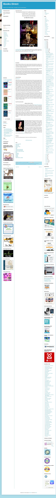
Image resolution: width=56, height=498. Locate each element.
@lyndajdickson (5, 123)
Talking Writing (47, 416)
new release (28, 163)
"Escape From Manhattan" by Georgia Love (49, 117)
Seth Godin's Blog (47, 413)
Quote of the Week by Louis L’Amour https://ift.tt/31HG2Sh (8, 129)
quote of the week (47, 31)
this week (46, 33)
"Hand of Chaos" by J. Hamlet (49, 132)
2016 (46, 45)
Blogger (36, 492)
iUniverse (46, 390)
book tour (19, 163)
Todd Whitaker (9, 85)
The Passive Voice (47, 423)
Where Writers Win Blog (48, 426)
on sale (46, 30)
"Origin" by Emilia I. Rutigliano (49, 99)
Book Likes (5, 33)
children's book (47, 20)
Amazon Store (47, 13)
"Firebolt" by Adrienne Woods (49, 145)
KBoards (46, 397)
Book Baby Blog (47, 371)
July (46, 155)
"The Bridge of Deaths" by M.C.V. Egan (49, 136)
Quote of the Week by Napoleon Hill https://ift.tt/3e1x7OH (8, 135)
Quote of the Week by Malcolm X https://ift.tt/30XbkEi (8, 132)
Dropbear (8, 90)
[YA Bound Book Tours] (7, 280)
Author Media (46, 369)
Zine (4, 46)
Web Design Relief (47, 425)
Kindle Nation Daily (47, 399)
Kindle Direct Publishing (48, 398)
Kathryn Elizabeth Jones (48, 396)
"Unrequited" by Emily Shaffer (49, 76)
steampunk (17, 164)
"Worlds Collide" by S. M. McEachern (49, 93)
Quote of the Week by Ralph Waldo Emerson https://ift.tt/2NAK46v (8, 131)
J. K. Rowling (47, 484)
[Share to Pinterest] (33, 162)
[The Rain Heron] (6, 116)
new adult (46, 27)
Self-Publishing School (48, 412)
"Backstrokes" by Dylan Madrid (50, 83)
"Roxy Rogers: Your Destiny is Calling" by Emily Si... (49, 54)
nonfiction (46, 29)
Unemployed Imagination (48, 424)
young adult (34, 164)
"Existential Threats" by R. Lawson (49, 170)
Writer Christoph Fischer (48, 430)
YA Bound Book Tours (30, 164)
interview (46, 25)
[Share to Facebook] (32, 162)
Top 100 (46, 14)
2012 (46, 164)
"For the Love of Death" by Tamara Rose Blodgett (49, 140)
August (47, 154)
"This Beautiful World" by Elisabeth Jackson (49, 115)
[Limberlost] (6, 102)
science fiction (37, 163)
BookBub (46, 376)
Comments (5, 28)
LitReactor (46, 400)
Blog (45, 12)
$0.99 (45, 17)
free (45, 22)
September (47, 52)
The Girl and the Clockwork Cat (22, 164)
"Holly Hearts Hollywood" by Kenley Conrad (49, 70)
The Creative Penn (47, 418)
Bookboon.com (47, 374)
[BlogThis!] (31, 162)
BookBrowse (46, 375)
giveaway (23, 163)
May (46, 157)
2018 (46, 43)
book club (46, 19)
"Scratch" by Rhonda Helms (49, 53)
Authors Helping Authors (48, 370)
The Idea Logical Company (48, 419)
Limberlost (8, 97)
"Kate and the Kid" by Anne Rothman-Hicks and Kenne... (50, 119)
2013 (46, 163)
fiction (21, 163)
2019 (46, 42)
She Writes (46, 414)
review (46, 32)
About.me (5, 32)
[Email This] (30, 162)
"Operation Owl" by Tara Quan (50, 63)
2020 (46, 41)
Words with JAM (47, 428)
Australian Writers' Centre (48, 368)
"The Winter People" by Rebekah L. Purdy (49, 142)
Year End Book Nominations (49, 69)
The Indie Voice (47, 420)
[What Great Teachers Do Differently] (6, 87)
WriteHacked (46, 429)
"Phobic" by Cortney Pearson (49, 82)
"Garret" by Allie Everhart (49, 75)
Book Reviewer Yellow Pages (49, 373)
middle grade (46, 26)
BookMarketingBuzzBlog (48, 377)
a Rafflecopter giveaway (28, 140)
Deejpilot (30, 492)
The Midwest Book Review (48, 422)
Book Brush (46, 372)
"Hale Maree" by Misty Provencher (48, 98)
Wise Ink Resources (47, 427)
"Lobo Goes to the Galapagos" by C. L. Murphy (50, 79)
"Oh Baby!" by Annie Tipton (49, 151)
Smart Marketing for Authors (48, 415)
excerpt (46, 21)
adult (45, 18)
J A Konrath (46, 391)
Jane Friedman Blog (47, 392)
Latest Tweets (5, 139)
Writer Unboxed (47, 431)
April (46, 158)
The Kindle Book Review (48, 421)
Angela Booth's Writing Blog (48, 367)
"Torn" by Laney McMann (49, 128)
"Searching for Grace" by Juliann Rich (49, 129)
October (47, 51)
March (47, 159)
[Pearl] (6, 109)
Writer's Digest (47, 433)
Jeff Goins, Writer (47, 393)
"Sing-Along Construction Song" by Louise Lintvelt (50, 110)
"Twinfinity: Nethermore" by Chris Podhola (49, 122)
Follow (4, 14)
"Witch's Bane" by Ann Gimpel (49, 125)
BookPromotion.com (47, 378)
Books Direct (10, 4)
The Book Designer (47, 417)
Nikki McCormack (33, 163)
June (46, 156)
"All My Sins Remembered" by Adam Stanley (49, 91)
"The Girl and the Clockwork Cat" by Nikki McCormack (49, 138)
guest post (26, 163)
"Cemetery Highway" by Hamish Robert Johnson (50, 56)
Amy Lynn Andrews (47, 366)
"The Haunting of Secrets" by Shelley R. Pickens (49, 81)
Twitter (5, 45)
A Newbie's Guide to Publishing (49, 365)
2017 (46, 44)
